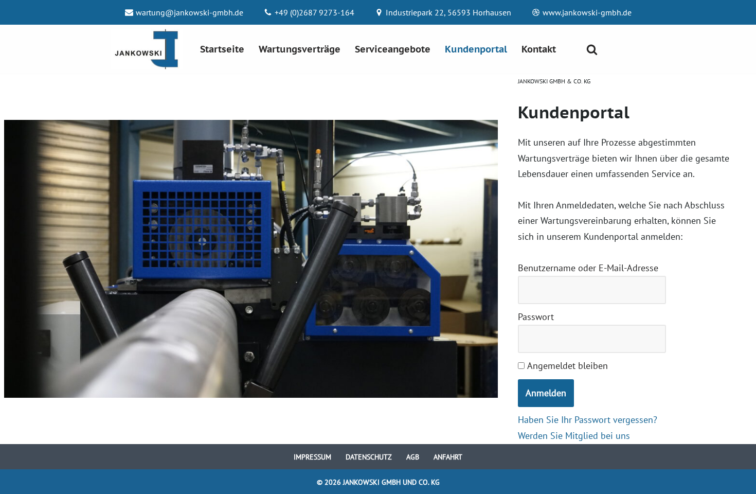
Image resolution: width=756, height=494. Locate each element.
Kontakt (538, 49)
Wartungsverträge (299, 49)
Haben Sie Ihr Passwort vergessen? (587, 420)
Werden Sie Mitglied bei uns (574, 436)
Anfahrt (448, 457)
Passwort (536, 317)
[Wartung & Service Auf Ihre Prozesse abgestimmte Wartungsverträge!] (147, 49)
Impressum (312, 457)
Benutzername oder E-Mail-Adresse (588, 268)
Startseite (222, 49)
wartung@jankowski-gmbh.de (189, 12)
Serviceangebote (392, 49)
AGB (412, 457)
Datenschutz (369, 457)
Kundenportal (476, 49)
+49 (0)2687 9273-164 (314, 12)
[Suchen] (592, 49)
